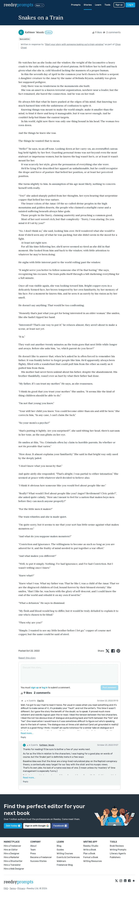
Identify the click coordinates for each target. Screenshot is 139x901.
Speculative (25, 39)
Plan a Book (89, 853)
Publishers (115, 857)
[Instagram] (120, 881)
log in (45, 687)
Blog (59, 846)
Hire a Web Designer (14, 868)
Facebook (58, 825)
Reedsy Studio (90, 846)
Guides (60, 849)
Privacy (21, 888)
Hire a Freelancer (12, 846)
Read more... (27, 733)
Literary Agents (118, 853)
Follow (48, 32)
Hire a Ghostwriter (13, 861)
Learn (98, 5)
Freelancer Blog (65, 865)
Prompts (75, 5)
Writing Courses (65, 853)
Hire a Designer (11, 853)
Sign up (119, 5)
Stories (88, 5)
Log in (130, 5)
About (33, 846)
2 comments (113, 32)
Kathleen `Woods (47, 745)
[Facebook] (129, 881)
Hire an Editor (11, 849)
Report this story (27, 658)
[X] (116, 881)
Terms (13, 888)
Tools (107, 5)
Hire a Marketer (11, 857)
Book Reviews (117, 846)
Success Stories (38, 861)
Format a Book (90, 857)
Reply (23, 737)
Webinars (61, 861)
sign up (35, 687)
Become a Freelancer (41, 857)
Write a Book (89, 849)
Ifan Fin (40, 701)
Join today (11, 825)
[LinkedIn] (125, 881)
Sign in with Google (35, 825)
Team (33, 849)
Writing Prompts (118, 849)
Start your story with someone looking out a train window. (74, 44)
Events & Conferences (68, 857)
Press (33, 853)
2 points (32, 701)
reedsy (18, 4)
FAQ (6, 888)
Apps (38, 5)
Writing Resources (92, 861)
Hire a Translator (12, 865)
